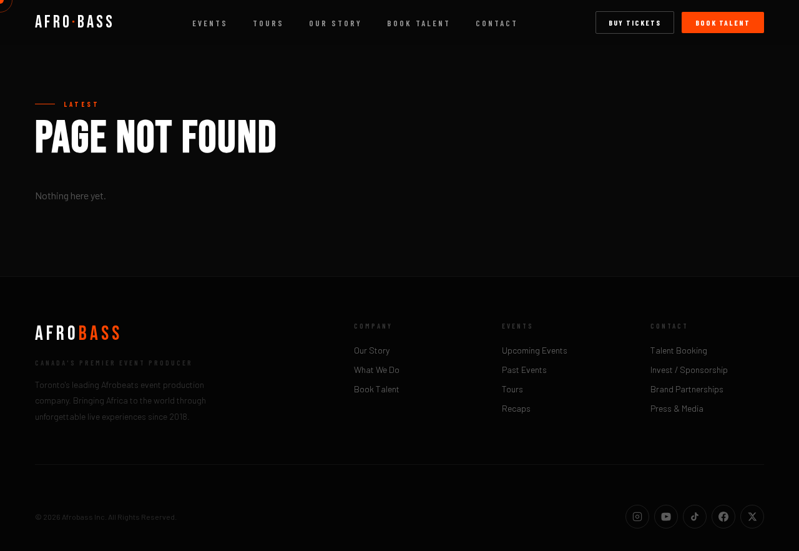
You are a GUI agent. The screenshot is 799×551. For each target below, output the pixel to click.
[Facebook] (723, 517)
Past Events (524, 369)
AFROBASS (75, 22)
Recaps (516, 408)
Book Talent (419, 23)
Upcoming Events (534, 350)
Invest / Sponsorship (689, 369)
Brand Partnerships (686, 389)
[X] (752, 517)
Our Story (335, 23)
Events (210, 23)
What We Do (377, 369)
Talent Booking (678, 350)
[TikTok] (695, 517)
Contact (497, 23)
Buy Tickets (635, 22)
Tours (268, 23)
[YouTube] (666, 517)
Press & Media (676, 408)
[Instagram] (637, 517)
